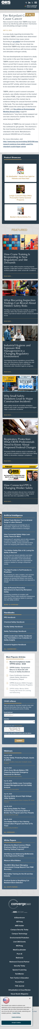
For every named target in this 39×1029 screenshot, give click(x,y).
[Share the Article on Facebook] (27, 14)
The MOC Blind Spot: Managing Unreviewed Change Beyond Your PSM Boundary (18, 867)
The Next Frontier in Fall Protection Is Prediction (18, 571)
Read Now (7, 276)
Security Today (19, 966)
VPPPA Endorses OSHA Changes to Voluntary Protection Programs (21, 684)
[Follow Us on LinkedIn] (29, 2)
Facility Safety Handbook (13, 627)
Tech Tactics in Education (19, 978)
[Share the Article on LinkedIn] (30, 14)
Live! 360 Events (19, 942)
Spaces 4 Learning (19, 970)
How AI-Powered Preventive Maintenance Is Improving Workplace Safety (18, 590)
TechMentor (19, 974)
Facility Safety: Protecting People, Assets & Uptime (19, 759)
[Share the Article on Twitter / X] (33, 14)
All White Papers (11, 887)
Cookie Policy (16, 1013)
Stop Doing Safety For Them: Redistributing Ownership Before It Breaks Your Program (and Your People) (19, 811)
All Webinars (9, 832)
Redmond (19, 958)
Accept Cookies (16, 1022)
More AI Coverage (11, 604)
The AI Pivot (19, 982)
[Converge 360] (19, 904)
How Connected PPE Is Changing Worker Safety (18, 486)
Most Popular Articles (15, 657)
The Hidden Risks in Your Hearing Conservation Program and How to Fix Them (18, 824)
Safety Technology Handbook (15, 631)
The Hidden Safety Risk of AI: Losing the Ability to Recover (19, 551)
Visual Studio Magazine (19, 994)
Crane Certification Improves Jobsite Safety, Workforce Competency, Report (19, 677)
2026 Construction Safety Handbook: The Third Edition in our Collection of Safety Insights (18, 638)
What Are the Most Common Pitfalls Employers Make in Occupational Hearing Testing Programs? (17, 847)
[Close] (30, 998)
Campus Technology (19, 934)
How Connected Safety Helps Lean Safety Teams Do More (17, 535)
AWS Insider (19, 926)
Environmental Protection (19, 938)
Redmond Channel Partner (19, 962)
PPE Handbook (9, 617)
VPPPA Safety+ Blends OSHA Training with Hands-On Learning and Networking (20, 690)
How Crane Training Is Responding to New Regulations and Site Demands (17, 258)
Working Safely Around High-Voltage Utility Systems (17, 797)
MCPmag (19, 946)
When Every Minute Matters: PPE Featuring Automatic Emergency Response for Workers (16, 772)
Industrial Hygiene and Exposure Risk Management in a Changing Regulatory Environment (17, 351)
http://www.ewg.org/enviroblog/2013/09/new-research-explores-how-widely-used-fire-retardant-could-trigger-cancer (20, 144)
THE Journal (19, 986)
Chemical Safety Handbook (14, 622)
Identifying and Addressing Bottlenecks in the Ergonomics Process (18, 855)
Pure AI (19, 954)
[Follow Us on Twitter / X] (32, 2)
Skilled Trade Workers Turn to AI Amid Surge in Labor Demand (18, 521)
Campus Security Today (19, 930)
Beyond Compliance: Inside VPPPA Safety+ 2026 (20, 663)
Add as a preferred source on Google (32, 6)
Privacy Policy (18, 725)
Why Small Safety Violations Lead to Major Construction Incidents (18, 398)
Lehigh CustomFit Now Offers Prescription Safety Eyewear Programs (20, 198)
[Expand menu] (35, 3)
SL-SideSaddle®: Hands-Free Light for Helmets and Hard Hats (20, 177)
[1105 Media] (19, 912)
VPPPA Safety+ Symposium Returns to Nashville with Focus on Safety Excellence (20, 670)
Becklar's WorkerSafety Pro (20, 217)
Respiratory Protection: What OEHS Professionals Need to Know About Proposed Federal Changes (20, 443)
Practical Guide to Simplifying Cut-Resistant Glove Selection (16, 882)
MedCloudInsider (19, 950)
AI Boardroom (19, 918)
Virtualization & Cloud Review (19, 990)
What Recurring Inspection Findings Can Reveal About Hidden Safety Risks (20, 303)
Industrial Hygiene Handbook (15, 645)
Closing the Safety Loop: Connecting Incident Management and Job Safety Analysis (18, 785)
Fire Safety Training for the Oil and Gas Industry (18, 875)
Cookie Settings (16, 1017)
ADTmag (19, 922)
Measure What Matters (12, 860)
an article (16, 42)
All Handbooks (10, 649)
